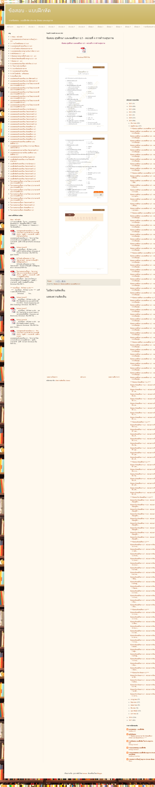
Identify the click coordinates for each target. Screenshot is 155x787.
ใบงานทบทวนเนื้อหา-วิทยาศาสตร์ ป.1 (22, 202)
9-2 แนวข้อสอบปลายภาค (18, 68)
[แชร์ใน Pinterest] (65, 281)
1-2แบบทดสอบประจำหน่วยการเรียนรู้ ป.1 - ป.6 (24, 40)
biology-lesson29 (22, 247)
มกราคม (133, 714)
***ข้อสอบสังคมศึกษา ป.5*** (139, 542)
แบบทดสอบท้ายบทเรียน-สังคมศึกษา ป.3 (23, 132)
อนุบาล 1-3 (21, 27)
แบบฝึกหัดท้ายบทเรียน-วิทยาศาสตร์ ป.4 (23, 174)
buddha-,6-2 (132, 731)
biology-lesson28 (22, 320)
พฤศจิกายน (134, 126)
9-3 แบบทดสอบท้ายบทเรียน (19, 71)
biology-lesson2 (133, 744)
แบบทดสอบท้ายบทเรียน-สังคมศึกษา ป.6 (23, 139)
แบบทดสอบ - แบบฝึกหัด (136, 729)
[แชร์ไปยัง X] (61, 281)
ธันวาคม (134, 123)
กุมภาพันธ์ (134, 711)
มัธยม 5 (128, 27)
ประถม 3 (51, 27)
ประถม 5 (71, 27)
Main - (131, 761)
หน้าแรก (10, 27)
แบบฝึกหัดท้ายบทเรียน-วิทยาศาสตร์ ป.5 (23, 176)
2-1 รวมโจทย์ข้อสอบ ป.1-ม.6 (19, 43)
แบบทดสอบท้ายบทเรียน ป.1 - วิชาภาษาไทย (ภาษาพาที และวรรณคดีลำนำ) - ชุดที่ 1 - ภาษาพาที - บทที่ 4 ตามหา (28, 333)
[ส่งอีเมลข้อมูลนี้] (57, 281)
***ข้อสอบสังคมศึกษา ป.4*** (139, 609)
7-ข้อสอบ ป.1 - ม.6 (16, 61)
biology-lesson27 (22, 308)
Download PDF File (83, 57)
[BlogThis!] (59, 281)
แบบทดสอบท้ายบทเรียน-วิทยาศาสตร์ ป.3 (23, 117)
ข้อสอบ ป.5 (57, 284)
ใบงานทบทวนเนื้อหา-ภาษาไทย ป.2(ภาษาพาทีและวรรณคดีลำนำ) (25, 186)
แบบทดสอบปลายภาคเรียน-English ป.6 (22, 157)
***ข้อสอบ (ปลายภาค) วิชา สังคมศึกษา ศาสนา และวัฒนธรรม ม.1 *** (140, 737)
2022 (130, 112)
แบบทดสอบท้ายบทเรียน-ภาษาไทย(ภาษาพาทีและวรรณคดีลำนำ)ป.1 (24, 84)
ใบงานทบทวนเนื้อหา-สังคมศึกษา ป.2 (22, 210)
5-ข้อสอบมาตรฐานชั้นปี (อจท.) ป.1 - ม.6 (23, 56)
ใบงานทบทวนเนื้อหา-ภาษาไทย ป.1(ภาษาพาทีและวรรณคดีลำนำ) (25, 182)
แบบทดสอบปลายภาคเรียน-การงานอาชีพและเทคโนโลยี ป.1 (25, 147)
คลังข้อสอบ (132, 734)
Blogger (99, 773)
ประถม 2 (41, 27)
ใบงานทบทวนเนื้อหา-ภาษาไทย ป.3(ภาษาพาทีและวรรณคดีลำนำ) (25, 190)
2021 (130, 115)
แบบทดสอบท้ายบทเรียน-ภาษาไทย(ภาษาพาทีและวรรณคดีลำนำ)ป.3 (24, 93)
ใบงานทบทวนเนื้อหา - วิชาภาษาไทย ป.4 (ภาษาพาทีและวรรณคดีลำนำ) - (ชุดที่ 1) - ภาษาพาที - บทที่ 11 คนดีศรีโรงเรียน (28, 274)
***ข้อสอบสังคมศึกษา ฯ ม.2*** (140, 422)
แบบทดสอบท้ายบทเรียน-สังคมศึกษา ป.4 (23, 134)
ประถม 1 (31, 27)
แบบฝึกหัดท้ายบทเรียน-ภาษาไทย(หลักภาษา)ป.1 (22, 160)
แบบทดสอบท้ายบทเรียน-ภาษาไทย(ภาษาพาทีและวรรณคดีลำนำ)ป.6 (24, 106)
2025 (130, 103)
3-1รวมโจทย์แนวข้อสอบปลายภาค (21, 48)
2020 (130, 118)
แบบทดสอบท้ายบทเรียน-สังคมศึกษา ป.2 (23, 129)
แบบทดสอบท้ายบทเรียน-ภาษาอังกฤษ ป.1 (23, 109)
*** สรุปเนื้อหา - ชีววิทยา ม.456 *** (21, 288)
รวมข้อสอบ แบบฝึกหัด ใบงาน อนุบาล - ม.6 (141, 742)
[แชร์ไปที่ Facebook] (63, 281)
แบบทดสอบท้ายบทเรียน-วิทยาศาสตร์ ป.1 (23, 112)
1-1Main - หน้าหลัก (16, 37)
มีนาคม (133, 708)
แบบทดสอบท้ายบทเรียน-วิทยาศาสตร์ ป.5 (23, 122)
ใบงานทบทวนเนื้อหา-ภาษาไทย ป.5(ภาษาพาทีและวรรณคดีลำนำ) (25, 199)
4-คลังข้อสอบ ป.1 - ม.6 (17, 53)
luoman (85, 773)
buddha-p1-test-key (134, 756)
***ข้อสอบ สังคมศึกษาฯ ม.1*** (140, 462)
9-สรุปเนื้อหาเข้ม (15, 76)
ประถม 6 (81, 27)
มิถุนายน (134, 702)
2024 (130, 106)
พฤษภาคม (134, 705)
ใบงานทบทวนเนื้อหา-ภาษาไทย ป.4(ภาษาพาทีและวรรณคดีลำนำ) (25, 195)
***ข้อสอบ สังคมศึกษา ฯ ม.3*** (140, 382)
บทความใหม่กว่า (52, 377)
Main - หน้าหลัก (15, 220)
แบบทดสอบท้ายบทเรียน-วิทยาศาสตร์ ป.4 (23, 119)
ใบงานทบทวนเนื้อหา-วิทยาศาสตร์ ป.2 (22, 205)
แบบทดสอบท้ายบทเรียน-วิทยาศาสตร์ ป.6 (23, 124)
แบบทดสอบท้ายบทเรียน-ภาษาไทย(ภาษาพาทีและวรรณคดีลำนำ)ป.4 (24, 97)
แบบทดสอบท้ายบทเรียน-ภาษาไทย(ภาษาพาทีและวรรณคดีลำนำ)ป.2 (24, 89)
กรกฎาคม (134, 699)
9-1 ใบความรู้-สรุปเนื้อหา (18, 66)
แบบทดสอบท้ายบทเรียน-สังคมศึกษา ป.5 (23, 137)
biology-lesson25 (22, 297)
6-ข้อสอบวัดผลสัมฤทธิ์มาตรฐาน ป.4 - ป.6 (23, 58)
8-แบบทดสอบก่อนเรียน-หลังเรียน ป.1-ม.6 (23, 64)
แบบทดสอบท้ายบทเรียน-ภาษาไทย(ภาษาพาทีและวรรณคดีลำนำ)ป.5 (24, 101)
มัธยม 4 (119, 27)
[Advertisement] (83, 360)
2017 (130, 720)
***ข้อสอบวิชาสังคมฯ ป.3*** (139, 673)
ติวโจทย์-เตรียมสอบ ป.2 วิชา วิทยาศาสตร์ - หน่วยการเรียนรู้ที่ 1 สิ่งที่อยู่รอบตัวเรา (27, 260)
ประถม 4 (61, 27)
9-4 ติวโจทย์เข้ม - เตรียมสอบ (19, 73)
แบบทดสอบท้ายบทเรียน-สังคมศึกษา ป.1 (23, 127)
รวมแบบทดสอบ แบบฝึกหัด (137, 748)
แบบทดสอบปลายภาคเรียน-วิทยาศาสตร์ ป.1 (24, 150)
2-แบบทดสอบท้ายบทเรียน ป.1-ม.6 (21, 46)
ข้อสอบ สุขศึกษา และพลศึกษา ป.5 (70, 284)
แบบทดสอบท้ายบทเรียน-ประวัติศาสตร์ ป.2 (24, 81)
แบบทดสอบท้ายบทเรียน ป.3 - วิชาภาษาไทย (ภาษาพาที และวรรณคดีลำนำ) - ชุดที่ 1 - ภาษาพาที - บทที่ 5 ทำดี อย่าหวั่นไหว (28, 233)
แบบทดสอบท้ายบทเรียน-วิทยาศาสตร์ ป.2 (23, 114)
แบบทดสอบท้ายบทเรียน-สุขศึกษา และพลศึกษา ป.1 (22, 142)
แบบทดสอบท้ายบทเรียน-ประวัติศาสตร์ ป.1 (24, 78)
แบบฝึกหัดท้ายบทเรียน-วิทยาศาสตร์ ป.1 (23, 166)
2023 (130, 109)
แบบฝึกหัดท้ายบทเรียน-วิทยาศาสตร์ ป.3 (23, 171)
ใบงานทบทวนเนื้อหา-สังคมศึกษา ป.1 (22, 207)
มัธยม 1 (91, 27)
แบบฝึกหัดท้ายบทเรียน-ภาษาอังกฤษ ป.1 (22, 164)
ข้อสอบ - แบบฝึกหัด (29, 10)
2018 (130, 717)
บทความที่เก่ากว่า (114, 377)
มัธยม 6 (137, 27)
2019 (130, 121)
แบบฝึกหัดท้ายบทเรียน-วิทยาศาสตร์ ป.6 (23, 179)
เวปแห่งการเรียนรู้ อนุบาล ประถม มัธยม (141, 759)
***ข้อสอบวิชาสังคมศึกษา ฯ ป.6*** (141, 497)
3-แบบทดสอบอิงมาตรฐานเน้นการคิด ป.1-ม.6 (24, 51)
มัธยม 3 (109, 27)
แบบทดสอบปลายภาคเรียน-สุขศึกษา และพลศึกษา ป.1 (23, 153)
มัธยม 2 (100, 27)
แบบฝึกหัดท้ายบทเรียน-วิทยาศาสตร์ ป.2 (23, 169)
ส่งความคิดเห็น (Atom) (63, 380)
